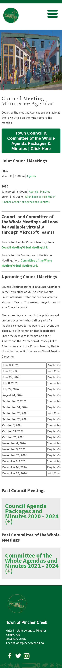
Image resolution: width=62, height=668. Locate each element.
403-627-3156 (16, 639)
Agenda (31, 176)
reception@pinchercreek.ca (25, 643)
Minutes (45, 192)
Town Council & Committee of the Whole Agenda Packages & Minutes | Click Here (31, 141)
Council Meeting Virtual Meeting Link (25, 247)
